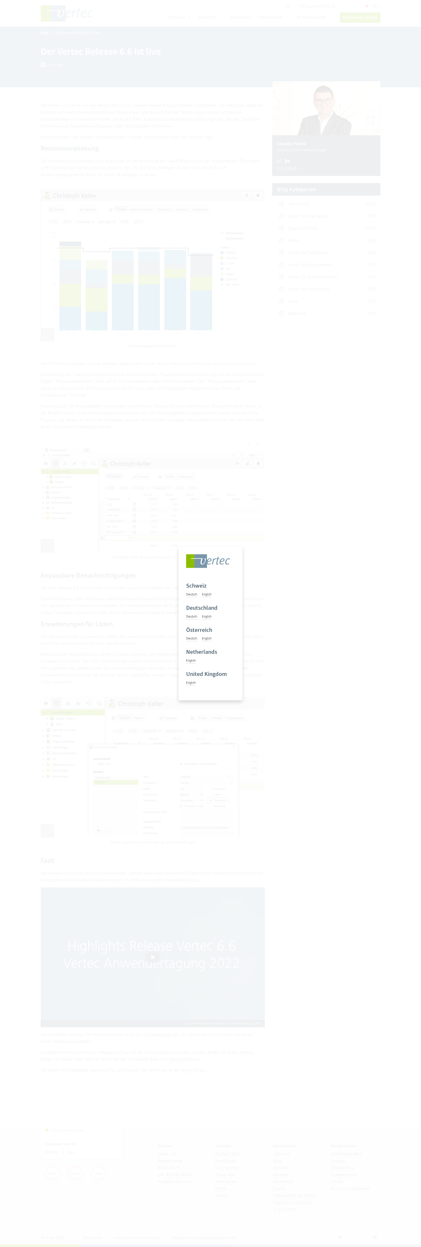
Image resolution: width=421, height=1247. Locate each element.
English (206, 594)
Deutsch (191, 594)
